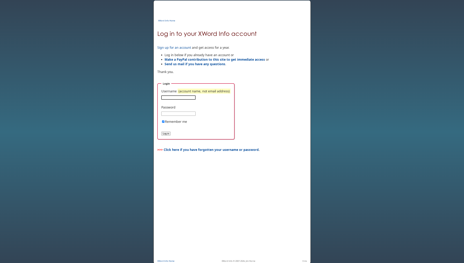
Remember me (176, 121)
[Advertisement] (223, 9)
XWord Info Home (166, 20)
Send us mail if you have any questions (195, 64)
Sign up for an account (174, 47)
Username (195, 91)
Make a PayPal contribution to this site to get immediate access (215, 59)
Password (168, 107)
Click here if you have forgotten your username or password (211, 149)
